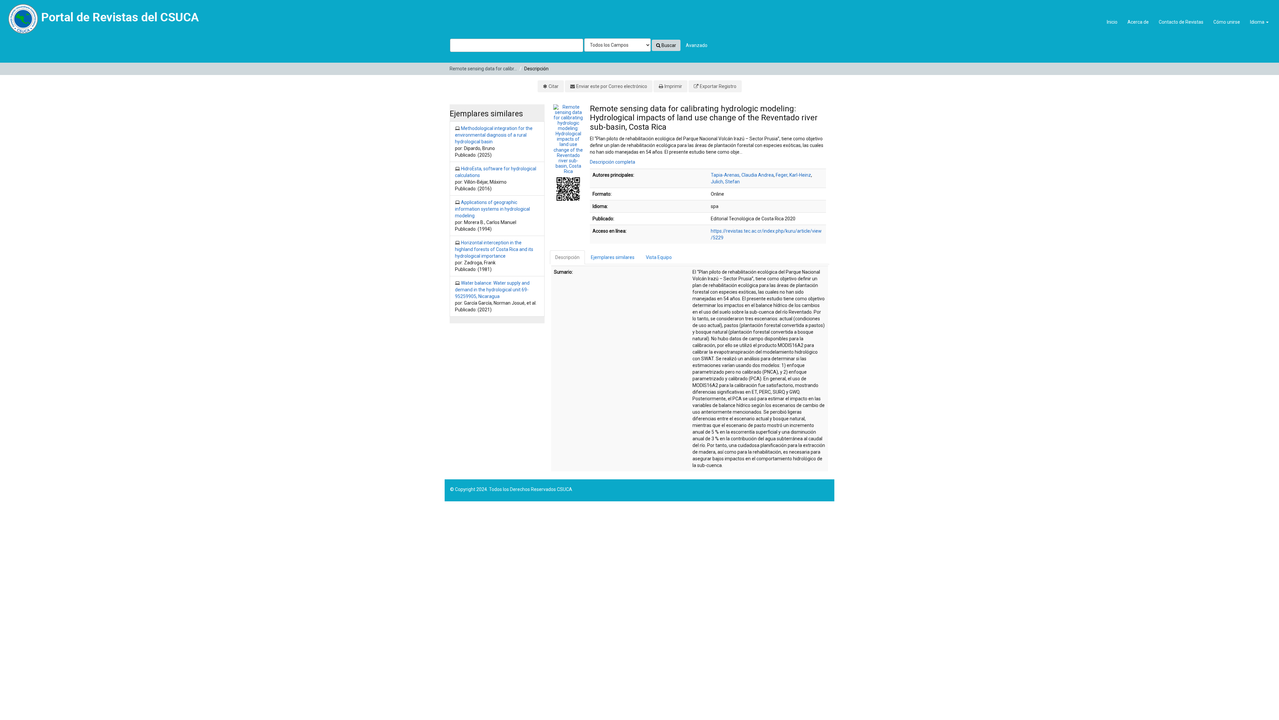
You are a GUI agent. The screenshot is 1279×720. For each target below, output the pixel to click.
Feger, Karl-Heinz (793, 175)
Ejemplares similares (613, 257)
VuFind (20, 10)
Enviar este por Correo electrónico (611, 86)
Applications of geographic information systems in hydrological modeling (492, 209)
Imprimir (673, 86)
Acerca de (1138, 22)
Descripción (567, 257)
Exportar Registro (718, 86)
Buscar (668, 45)
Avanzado (696, 45)
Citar (554, 86)
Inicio (1112, 22)
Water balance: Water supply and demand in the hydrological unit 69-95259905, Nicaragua (492, 289)
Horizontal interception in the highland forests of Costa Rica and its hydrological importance (494, 249)
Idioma (1257, 22)
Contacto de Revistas (1181, 22)
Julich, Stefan (725, 181)
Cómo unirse (1226, 22)
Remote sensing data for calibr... (483, 68)
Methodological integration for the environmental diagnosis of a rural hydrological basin (494, 135)
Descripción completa (612, 162)
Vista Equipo (659, 257)
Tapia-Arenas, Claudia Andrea (742, 175)
